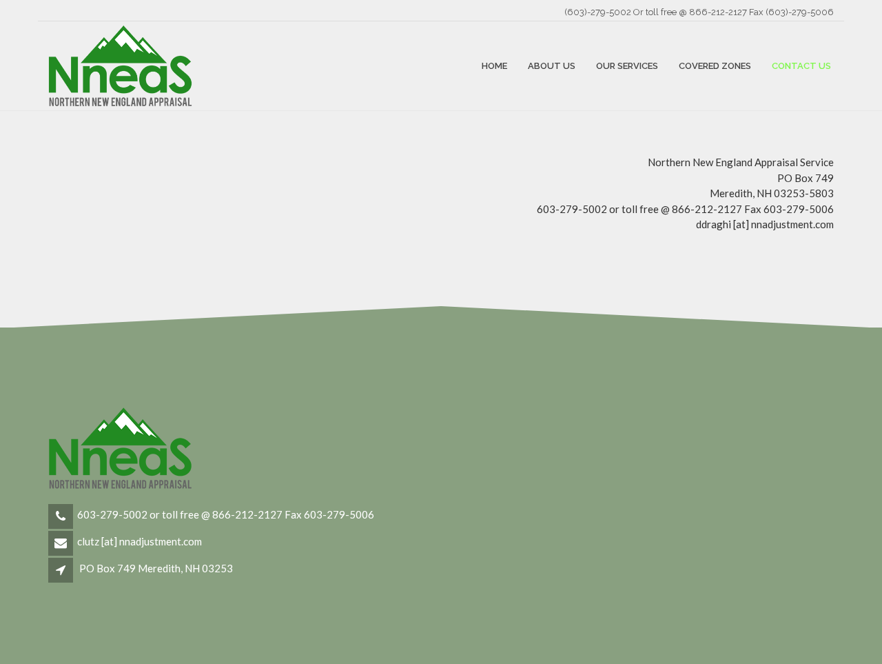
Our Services (627, 66)
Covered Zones (715, 66)
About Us (551, 66)
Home (494, 66)
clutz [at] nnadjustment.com (139, 541)
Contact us (801, 66)
